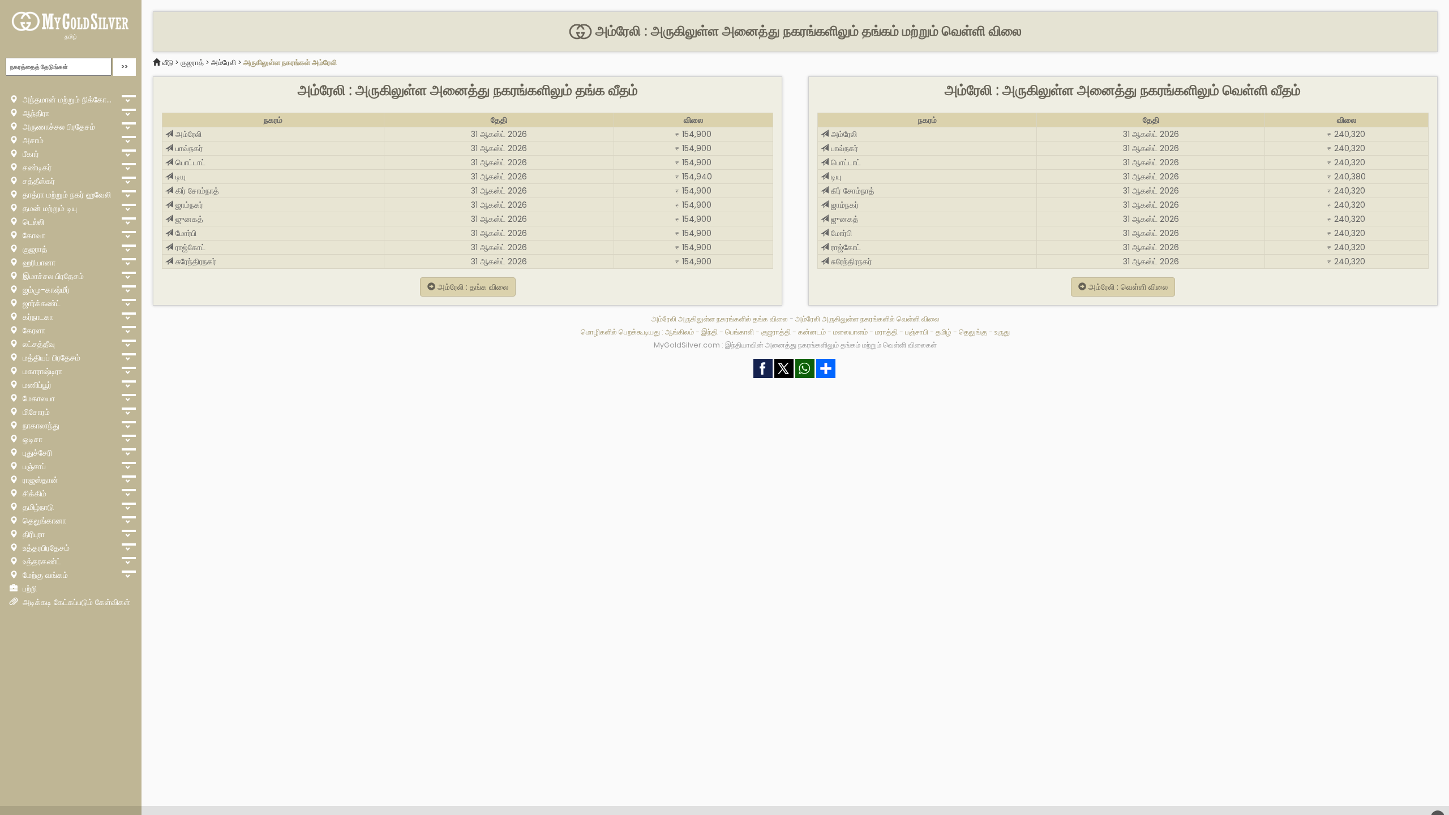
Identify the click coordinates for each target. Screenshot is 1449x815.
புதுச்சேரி (36, 452)
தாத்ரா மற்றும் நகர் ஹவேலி (65, 194)
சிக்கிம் (33, 493)
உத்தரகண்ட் (40, 561)
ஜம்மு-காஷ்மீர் (45, 289)
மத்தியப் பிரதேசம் (50, 357)
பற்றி (28, 588)
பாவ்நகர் (188, 148)
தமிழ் (71, 36)
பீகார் (29, 154)
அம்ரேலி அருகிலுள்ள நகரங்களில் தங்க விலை (720, 319)
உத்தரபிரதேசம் (45, 548)
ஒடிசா (31, 439)
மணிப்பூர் (36, 385)
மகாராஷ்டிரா (41, 371)
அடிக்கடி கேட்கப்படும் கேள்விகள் (75, 602)
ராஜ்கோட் (189, 247)
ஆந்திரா (34, 113)
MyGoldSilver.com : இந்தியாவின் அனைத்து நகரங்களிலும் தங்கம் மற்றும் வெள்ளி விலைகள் (795, 345)
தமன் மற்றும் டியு (48, 208)
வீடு (167, 62)
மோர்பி (184, 233)
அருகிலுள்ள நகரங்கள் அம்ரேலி (290, 62)
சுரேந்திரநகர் (194, 261)
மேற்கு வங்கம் (44, 575)
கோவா (32, 235)
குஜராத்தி (776, 332)
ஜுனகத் (188, 219)
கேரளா (32, 330)
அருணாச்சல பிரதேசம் (57, 126)
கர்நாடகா (36, 317)
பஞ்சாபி (916, 332)
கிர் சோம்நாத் (196, 190)
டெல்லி (32, 222)
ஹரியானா (37, 262)
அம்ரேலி (223, 62)
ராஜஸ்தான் (39, 480)
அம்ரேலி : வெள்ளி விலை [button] (1127, 287)
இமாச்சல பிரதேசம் (52, 276)
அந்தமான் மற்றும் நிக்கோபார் (68, 99)
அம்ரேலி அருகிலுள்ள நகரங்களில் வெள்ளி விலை (867, 319)
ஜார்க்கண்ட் (40, 303)
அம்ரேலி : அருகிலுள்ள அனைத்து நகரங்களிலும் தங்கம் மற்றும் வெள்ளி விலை (806, 31)
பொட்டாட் (189, 162)
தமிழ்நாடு (37, 507)
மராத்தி (886, 332)
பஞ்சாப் (33, 466)
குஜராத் (34, 249)
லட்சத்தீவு (37, 344)
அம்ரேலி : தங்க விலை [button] (471, 287)
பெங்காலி (739, 332)
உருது (1002, 332)
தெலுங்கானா (43, 520)
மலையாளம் (850, 332)
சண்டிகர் (36, 167)
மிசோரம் (35, 412)
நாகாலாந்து (39, 425)
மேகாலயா (37, 398)
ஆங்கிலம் (679, 332)
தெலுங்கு (973, 332)
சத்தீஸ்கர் (37, 181)
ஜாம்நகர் (188, 205)
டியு (179, 176)
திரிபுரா (32, 534)
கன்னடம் (812, 332)
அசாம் (32, 140)
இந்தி (709, 332)
